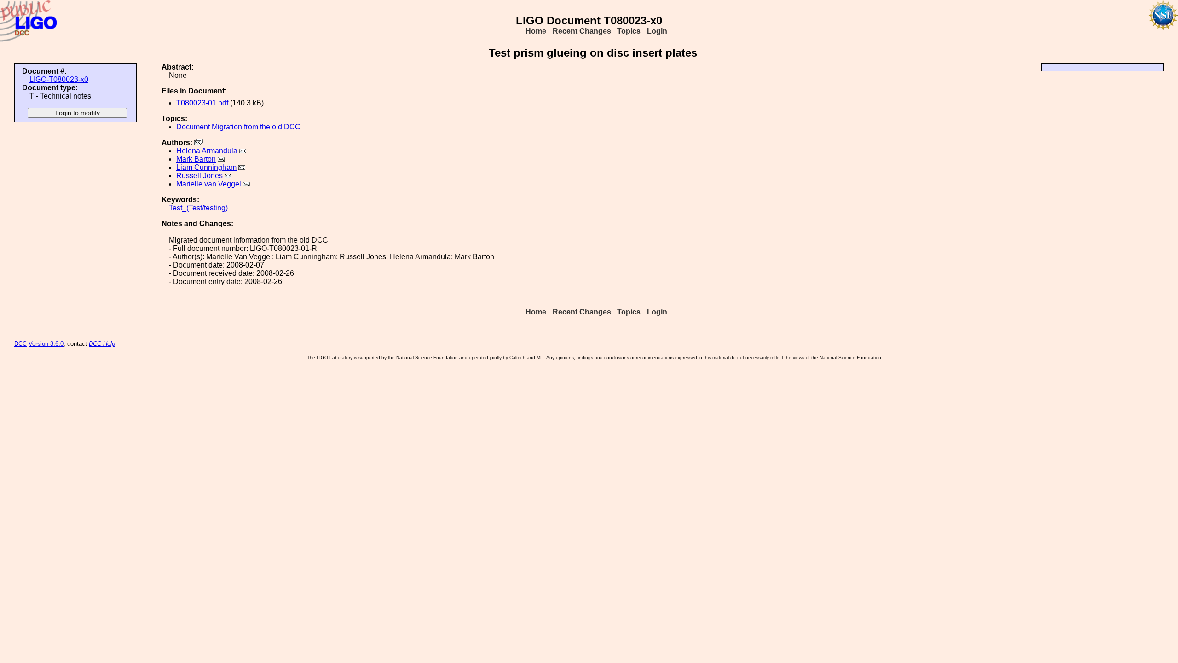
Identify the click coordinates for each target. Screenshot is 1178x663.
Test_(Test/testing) (198, 208)
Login (657, 31)
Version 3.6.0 (46, 343)
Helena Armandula (206, 151)
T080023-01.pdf (202, 103)
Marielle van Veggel (208, 184)
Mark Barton (196, 159)
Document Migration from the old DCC (238, 127)
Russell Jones (199, 176)
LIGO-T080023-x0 (58, 79)
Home (535, 31)
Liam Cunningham (206, 167)
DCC (20, 343)
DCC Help (102, 343)
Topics (629, 31)
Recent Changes (582, 31)
